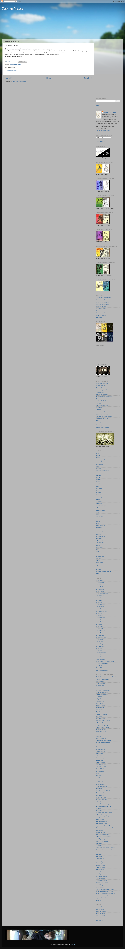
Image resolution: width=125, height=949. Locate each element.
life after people (100, 758)
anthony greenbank (101, 459)
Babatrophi (99, 407)
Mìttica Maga (99, 644)
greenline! (99, 665)
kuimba (98, 508)
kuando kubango (101, 505)
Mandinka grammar (101, 885)
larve (97, 514)
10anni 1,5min (100, 795)
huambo (98, 492)
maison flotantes (101, 705)
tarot (97, 567)
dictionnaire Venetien (102, 882)
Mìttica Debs (99, 654)
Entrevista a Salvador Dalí (103, 806)
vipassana (99, 843)
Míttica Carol (99, 609)
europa (98, 481)
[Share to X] (23, 62)
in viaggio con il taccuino (103, 817)
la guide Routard (101, 898)
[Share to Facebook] (24, 62)
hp (96, 490)
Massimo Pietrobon (110, 112)
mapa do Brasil (100, 913)
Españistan (99, 712)
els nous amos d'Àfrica (102, 727)
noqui (97, 549)
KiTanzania (99, 317)
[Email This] (19, 62)
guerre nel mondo (101, 738)
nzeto (97, 554)
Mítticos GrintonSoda (102, 663)
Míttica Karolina (100, 604)
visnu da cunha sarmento (103, 571)
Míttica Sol (99, 613)
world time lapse (100, 762)
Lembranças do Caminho (103, 297)
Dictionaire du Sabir (101, 880)
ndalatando (99, 547)
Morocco (98, 409)
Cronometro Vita (101, 793)
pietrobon (98, 558)
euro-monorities (100, 887)
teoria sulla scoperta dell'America (105, 847)
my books (99, 775)
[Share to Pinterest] (26, 62)
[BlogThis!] (21, 62)
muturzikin (99, 871)
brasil (97, 466)
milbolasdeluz (100, 540)
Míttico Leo (99, 584)
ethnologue (99, 874)
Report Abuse (101, 142)
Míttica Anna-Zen (101, 619)
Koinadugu (99, 311)
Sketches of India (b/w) (102, 302)
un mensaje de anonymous (104, 734)
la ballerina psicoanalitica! (103, 836)
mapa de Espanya (101, 911)
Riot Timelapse (100, 718)
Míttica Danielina (101, 652)
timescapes (99, 709)
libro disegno (99, 516)
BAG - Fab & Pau (101, 668)
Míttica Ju (99, 600)
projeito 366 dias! (101, 797)
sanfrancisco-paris (101, 823)
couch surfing (100, 819)
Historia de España (101, 714)
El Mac (98, 777)
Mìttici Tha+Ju (100, 591)
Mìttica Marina (100, 615)
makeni (98, 523)
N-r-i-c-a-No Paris (101, 401)
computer (98, 475)
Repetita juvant (100, 425)
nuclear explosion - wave (103, 744)
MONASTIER (100, 543)
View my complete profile (103, 130)
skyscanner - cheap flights (103, 825)
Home (48, 78)
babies (98, 773)
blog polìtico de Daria (102, 670)
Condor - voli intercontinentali (104, 828)
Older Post (88, 78)
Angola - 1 (99, 388)
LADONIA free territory (102, 804)
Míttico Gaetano (100, 606)
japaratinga (99, 497)
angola (98, 457)
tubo (97, 420)
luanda (98, 519)
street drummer (100, 784)
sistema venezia (100, 865)
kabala (98, 499)
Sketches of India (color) (103, 304)
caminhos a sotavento (102, 470)
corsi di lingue (100, 869)
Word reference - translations (104, 891)
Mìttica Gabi (99, 628)
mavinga (98, 534)
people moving (100, 681)
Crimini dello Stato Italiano (103, 740)
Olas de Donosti (100, 751)
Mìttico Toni (99, 587)
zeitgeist (98, 699)
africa (97, 453)
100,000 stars (100, 771)
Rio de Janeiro (100, 392)
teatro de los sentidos (102, 841)
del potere (99, 716)
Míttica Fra (99, 648)
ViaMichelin (99, 830)
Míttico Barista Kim (101, 611)
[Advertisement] (58, 26)
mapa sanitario (100, 525)
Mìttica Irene (99, 598)
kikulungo (98, 501)
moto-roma (99, 788)
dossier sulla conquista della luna (105, 850)
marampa (99, 527)
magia (98, 521)
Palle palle (99, 810)
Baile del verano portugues (104, 396)
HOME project (100, 701)
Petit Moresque (100, 878)
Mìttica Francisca (101, 637)
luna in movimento (101, 852)
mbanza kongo (100, 536)
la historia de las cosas (102, 723)
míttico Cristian (100, 657)
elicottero (98, 479)
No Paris (98, 403)
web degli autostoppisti (102, 834)
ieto (97, 779)
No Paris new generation (103, 405)
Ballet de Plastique (101, 786)
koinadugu (99, 503)
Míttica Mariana (100, 630)
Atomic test (99, 747)
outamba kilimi (100, 556)
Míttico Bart (99, 626)
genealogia (99, 488)
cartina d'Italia (100, 907)
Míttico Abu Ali (100, 595)
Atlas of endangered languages (105, 889)
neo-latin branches (101, 876)
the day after (99, 760)
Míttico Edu (99, 624)
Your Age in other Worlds (103, 790)
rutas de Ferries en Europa (104, 896)
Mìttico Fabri (99, 580)
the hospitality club (101, 821)
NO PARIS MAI (100, 659)
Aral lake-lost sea (101, 764)
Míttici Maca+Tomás (102, 593)
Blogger (73, 944)
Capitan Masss (12, 8)
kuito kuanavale (100, 510)
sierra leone (99, 562)
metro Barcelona (101, 423)
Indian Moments (100, 412)
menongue (99, 538)
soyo (97, 565)
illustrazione (99, 494)
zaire (97, 573)
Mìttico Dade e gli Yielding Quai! (105, 661)
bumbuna (98, 468)
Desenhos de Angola (102, 300)
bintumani (99, 462)
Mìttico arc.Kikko (101, 646)
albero (98, 455)
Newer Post (9, 78)
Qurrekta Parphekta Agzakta (104, 416)
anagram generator (101, 799)
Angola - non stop (101, 385)
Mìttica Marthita (100, 617)
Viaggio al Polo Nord (102, 394)
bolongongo (99, 464)
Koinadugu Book (101, 308)
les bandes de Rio (101, 731)
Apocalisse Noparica (102, 398)
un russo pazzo (100, 860)
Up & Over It (99, 782)
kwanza (98, 512)
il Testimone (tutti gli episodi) (104, 812)
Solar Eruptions (100, 749)
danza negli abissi (101, 863)
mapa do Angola (100, 915)
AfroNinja (98, 808)
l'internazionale (100, 683)
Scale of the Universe (102, 769)
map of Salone (100, 918)
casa (97, 473)
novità (97, 551)
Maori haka (99, 755)
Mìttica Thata (100, 589)
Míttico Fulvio (100, 582)
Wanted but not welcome (103, 679)
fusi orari (98, 900)
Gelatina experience (102, 418)
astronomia (99, 854)
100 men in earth (101, 766)
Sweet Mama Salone (102, 313)
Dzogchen (99, 845)
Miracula (98, 801)
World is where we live (102, 692)
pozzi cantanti (100, 707)
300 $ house (99, 703)
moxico (98, 545)
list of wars (99, 736)
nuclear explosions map (103, 742)
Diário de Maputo (101, 315)
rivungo (98, 560)
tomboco (98, 569)
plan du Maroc (100, 909)
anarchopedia (100, 685)
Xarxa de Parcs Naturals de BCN (105, 893)
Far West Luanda (101, 729)
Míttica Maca (99, 602)
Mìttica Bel (99, 650)
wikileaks (98, 688)
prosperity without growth (103, 720)
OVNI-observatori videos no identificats (107, 677)
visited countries (100, 832)
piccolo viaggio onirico (102, 390)
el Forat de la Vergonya (103, 815)
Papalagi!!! (99, 696)
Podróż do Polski (101, 306)
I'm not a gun (100, 858)
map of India (99, 920)
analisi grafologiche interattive (104, 839)
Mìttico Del (99, 633)
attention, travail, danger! (103, 690)
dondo (98, 477)
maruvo (98, 530)
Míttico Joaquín (100, 635)
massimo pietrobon (15, 64)
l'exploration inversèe (102, 694)
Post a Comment (12, 70)
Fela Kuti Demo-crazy (102, 725)
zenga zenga (99, 753)
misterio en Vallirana (102, 414)
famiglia (98, 484)
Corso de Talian (100, 867)
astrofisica (99, 856)
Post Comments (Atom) (19, 81)
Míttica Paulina (100, 622)
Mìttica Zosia (99, 639)
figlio (97, 486)
